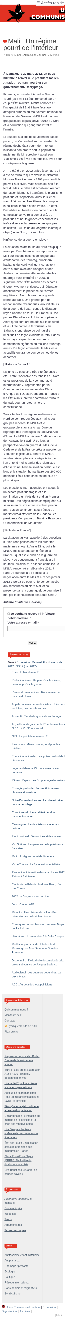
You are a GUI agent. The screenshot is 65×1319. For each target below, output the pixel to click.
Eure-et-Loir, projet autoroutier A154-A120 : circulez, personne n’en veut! (22, 1073)
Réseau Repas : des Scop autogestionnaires (38, 780)
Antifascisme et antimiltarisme (22, 1255)
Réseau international (16, 1282)
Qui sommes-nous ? (16, 1009)
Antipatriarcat (12, 1260)
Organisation (9, 1311)
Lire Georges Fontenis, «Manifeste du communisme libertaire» (21, 1133)
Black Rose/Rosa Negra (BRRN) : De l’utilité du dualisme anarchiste (18, 1160)
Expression (23, 662)
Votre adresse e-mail (23, 622)
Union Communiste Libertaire (23, 1307)
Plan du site (11, 1031)
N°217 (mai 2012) (26, 666)
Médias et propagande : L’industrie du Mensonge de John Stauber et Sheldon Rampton (35, 948)
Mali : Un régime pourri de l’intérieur (33, 856)
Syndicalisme (12, 1293)
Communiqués (13, 1208)
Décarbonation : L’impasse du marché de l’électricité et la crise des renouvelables (22, 1119)
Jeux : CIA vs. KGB (23, 904)
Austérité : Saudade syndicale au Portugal (37, 716)
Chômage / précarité (16, 1266)
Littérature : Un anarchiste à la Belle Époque (38, 936)
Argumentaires (13, 1224)
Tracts (8, 1219)
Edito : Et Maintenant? (25, 672)
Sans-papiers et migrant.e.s (20, 1288)
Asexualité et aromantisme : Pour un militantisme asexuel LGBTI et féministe (21, 1096)
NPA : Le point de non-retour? (30, 736)
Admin (59, 1315)
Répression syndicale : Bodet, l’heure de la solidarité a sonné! (22, 1060)
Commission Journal (34, 55)
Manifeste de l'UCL (15, 1015)
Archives (25, 1311)
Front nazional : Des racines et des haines (37, 836)
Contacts (9, 1020)
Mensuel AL (39, 662)
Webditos (10, 1213)
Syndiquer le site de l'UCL (23, 1026)
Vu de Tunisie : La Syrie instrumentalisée (36, 864)
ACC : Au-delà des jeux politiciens (32, 984)
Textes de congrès (15, 1230)
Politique (9, 1277)
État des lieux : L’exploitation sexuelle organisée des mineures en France (21, 1146)
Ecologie (9, 1271)
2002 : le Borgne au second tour (31, 896)
